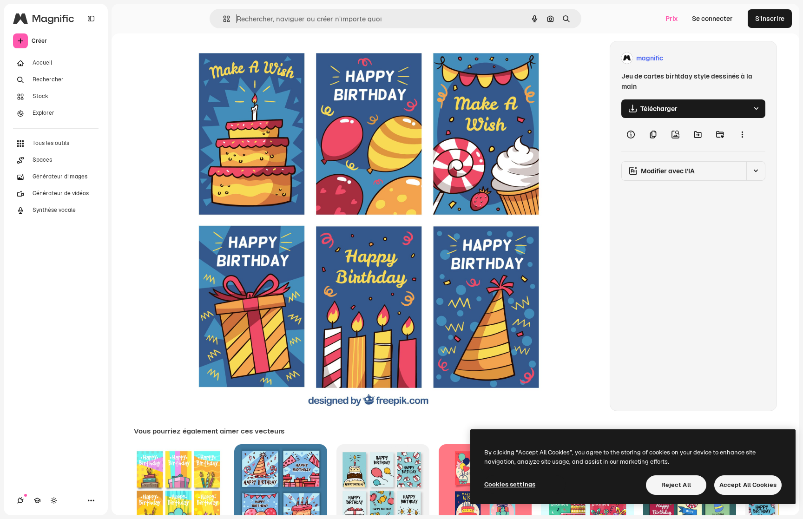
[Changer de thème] (53, 500)
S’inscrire (769, 18)
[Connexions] (20, 500)
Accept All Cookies (748, 485)
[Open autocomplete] (223, 18)
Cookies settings (509, 484)
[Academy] (37, 500)
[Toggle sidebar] (91, 18)
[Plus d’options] (742, 134)
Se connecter (712, 18)
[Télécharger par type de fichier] (756, 108)
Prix (671, 18)
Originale (244, 58)
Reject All (676, 485)
